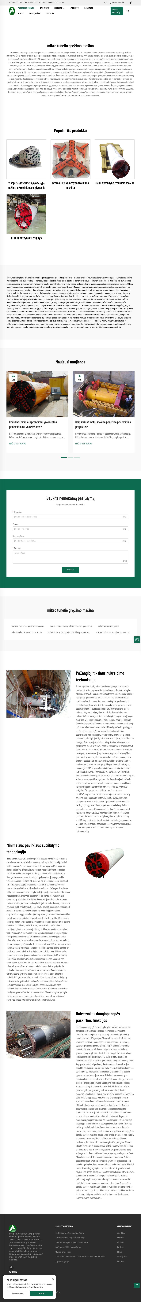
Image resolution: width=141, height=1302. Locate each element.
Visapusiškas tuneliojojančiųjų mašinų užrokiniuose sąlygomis (26, 185)
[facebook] (130, 3)
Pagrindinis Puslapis (26, 8)
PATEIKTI (70, 570)
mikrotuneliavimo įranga (108, 626)
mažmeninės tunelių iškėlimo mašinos (27, 626)
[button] (64, 457)
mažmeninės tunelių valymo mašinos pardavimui (71, 626)
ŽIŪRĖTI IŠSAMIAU (26, 159)
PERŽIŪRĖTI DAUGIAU (17, 444)
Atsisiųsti (74, 8)
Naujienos (88, 8)
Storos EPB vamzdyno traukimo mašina (70, 185)
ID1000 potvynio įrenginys (26, 238)
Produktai (58, 8)
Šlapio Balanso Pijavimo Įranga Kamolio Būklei (71, 1242)
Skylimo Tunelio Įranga (63, 1252)
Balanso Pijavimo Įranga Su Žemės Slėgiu (70, 1238)
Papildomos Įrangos (62, 1261)
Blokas (21, 14)
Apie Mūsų (44, 8)
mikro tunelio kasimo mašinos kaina (26, 632)
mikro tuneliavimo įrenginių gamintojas (112, 632)
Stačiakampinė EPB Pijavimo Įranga (68, 1247)
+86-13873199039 (118, 3)
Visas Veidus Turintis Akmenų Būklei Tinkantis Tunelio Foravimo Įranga (80, 1257)
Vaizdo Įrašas (34, 14)
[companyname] (12, 11)
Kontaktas (50, 14)
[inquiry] (137, 639)
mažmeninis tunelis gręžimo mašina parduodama (69, 632)
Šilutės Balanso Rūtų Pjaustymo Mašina (69, 1233)
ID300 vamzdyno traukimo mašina (114, 183)
